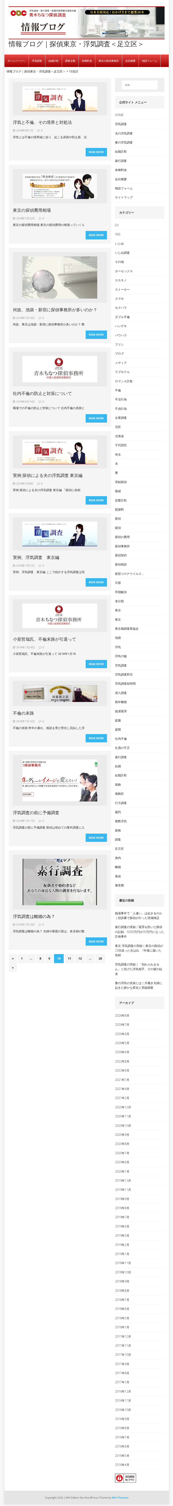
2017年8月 (122, 1373)
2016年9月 (122, 1419)
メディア (121, 363)
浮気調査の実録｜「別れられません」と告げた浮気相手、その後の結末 (138, 969)
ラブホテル (122, 372)
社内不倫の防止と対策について (42, 393)
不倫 (118, 390)
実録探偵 (121, 482)
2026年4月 (122, 1052)
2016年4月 (122, 1465)
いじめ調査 (122, 253)
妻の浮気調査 (124, 142)
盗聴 (118, 729)
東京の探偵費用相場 (34, 210)
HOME (119, 115)
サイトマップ (124, 197)
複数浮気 (121, 821)
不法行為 (121, 399)
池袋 (118, 638)
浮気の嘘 (121, 656)
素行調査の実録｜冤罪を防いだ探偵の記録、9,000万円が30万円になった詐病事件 (139, 931)
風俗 (118, 876)
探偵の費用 (122, 537)
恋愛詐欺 (121, 500)
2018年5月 (122, 1318)
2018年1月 (122, 1327)
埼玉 (118, 454)
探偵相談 (121, 564)
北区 (118, 427)
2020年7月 (122, 1153)
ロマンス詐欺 (124, 381)
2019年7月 (122, 1217)
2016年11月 (123, 1400)
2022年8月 (122, 1061)
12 (80, 958)
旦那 (118, 583)
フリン (119, 344)
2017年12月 (123, 1336)
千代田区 (121, 445)
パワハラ (121, 335)
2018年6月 (122, 1309)
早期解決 (121, 592)
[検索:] (140, 85)
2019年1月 (122, 1254)
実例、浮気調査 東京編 (36, 557)
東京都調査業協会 (127, 629)
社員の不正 (122, 748)
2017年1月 (122, 1382)
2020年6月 (122, 1162)
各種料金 (87, 61)
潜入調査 (121, 693)
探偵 (118, 518)
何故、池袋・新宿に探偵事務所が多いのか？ (55, 310)
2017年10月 (123, 1355)
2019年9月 (122, 1199)
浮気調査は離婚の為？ (34, 916)
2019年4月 (122, 1226)
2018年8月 (122, 1291)
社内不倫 (121, 739)
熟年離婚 (121, 702)
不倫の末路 (23, 713)
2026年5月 (122, 1043)
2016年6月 (122, 1446)
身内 (118, 858)
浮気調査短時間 (125, 683)
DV (117, 225)
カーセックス (124, 271)
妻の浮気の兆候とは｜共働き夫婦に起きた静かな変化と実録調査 (138, 985)
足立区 (119, 849)
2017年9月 (122, 1364)
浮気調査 (37, 61)
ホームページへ (16, 61)
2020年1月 (122, 1171)
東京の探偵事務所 (109, 61)
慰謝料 (119, 509)
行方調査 (121, 803)
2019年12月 (123, 1180)
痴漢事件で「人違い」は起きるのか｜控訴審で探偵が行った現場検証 (138, 915)
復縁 (118, 491)
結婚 (118, 766)
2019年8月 (122, 1208)
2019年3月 (122, 1235)
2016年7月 (122, 1437)
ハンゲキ (121, 326)
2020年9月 (122, 1135)
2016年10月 (123, 1410)
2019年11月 (123, 1190)
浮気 (118, 647)
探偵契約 (121, 555)
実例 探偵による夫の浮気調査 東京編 (47, 475)
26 (100, 958)
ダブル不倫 (122, 317)
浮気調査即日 (124, 674)
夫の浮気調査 (124, 133)
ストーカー (122, 289)
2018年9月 (122, 1281)
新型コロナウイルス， (130, 574)
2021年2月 (122, 1098)
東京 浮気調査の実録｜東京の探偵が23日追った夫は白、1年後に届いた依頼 (139, 950)
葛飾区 (119, 794)
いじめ (119, 244)
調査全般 (70, 61)
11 (69, 958)
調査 (118, 839)
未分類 (119, 601)
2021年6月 (122, 1089)
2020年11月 (123, 1116)
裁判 (118, 812)
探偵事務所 (122, 546)
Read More (96, 152)
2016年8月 (122, 1428)
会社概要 (130, 61)
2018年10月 (123, 1272)
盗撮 (118, 720)
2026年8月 (122, 1015)
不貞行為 (121, 409)
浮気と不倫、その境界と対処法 (42, 122)
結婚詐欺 (54, 61)
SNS (117, 234)
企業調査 (121, 418)
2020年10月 (123, 1126)
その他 (119, 262)
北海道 (119, 436)
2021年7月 (122, 1080)
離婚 (118, 867)
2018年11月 (123, 1263)
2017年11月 (123, 1346)
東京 (118, 610)
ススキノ (121, 280)
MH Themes (120, 1497)
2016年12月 (123, 1391)
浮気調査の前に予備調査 (36, 812)
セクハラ (121, 308)
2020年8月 (122, 1144)
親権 (118, 830)
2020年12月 (123, 1107)
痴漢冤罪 (121, 711)
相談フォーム (149, 61)
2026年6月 (122, 1034)
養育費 (119, 885)
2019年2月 (122, 1245)
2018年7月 (122, 1300)
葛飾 (118, 784)
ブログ (119, 353)
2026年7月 (122, 1025)
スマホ (119, 298)
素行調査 (121, 161)
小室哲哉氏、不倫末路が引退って (44, 639)
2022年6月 (122, 1070)
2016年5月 (122, 1456)
